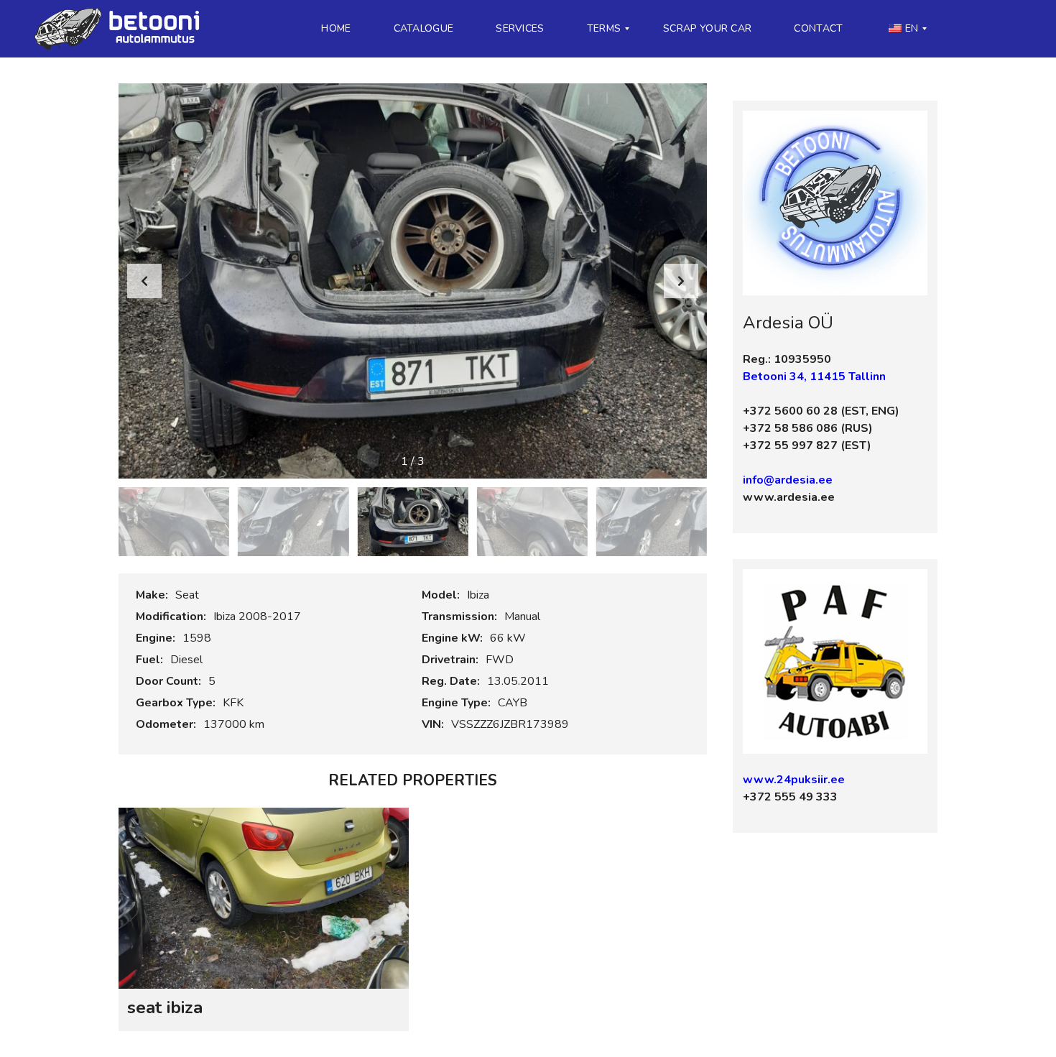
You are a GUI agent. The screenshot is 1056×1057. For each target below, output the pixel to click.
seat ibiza (165, 1007)
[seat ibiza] (264, 898)
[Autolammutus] (121, 28)
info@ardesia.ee (788, 480)
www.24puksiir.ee (794, 780)
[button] (681, 281)
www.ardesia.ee (789, 497)
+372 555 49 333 (790, 797)
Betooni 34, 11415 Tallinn (814, 376)
